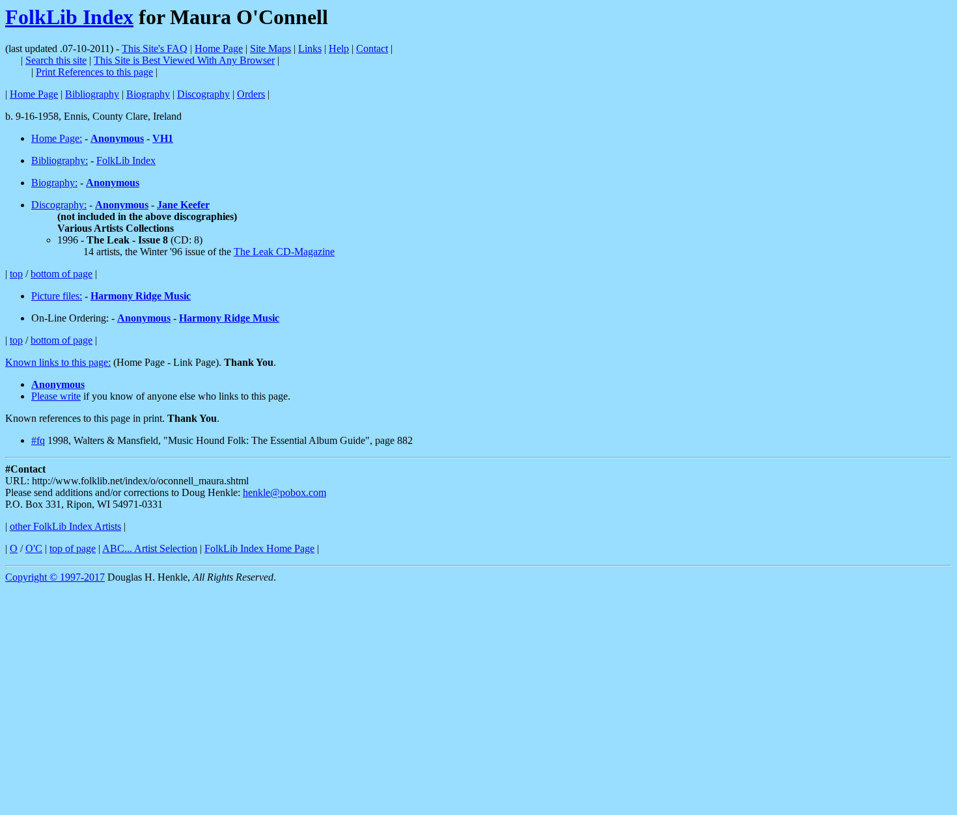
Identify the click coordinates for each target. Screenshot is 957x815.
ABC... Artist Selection (149, 548)
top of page (72, 548)
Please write (56, 396)
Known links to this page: (58, 362)
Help (339, 48)
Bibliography (92, 94)
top (16, 273)
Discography (203, 94)
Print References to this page (94, 71)
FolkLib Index (69, 17)
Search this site (56, 60)
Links (310, 48)
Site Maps (270, 48)
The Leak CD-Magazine (284, 251)
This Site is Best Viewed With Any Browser (184, 60)
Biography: (54, 182)
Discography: (59, 204)
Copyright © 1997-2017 (55, 577)
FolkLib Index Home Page (259, 548)
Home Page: (56, 138)
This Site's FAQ (154, 48)
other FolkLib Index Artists (65, 526)
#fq (38, 440)
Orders (251, 94)
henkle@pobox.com (284, 492)
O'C (33, 548)
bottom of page (61, 273)
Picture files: (56, 295)
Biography (148, 94)
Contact (372, 48)
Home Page (219, 48)
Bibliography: (59, 160)
